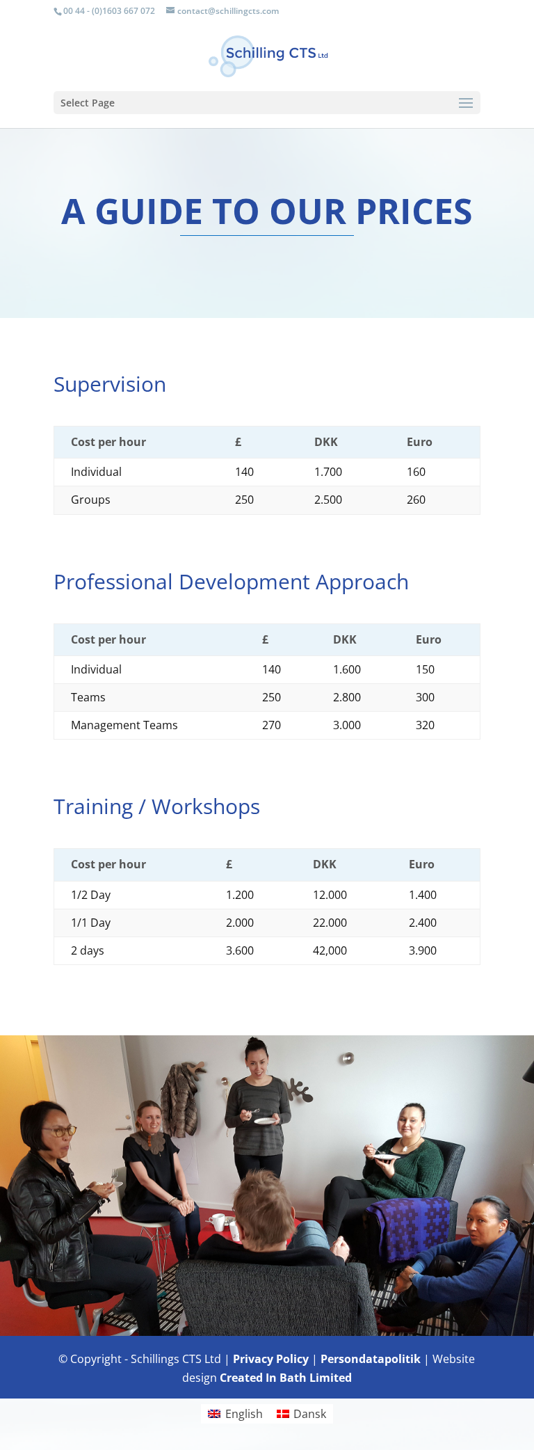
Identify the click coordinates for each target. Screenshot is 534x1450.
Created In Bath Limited (286, 1377)
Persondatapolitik (371, 1359)
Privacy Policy (271, 1359)
